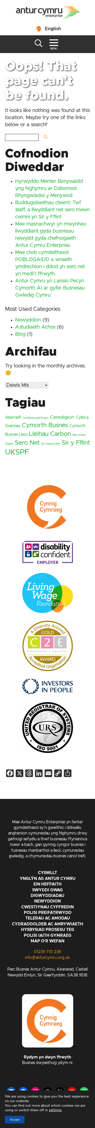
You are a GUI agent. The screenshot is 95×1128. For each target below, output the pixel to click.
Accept (15, 1120)
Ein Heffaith (47, 884)
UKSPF (17, 452)
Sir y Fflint (76, 443)
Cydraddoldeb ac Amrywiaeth (47, 924)
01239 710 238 (47, 952)
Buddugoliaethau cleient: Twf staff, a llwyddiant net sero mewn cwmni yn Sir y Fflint (52, 209)
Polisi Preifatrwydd (47, 913)
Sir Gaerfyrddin (50, 444)
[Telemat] (48, 12)
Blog (20, 334)
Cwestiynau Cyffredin (47, 907)
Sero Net (27, 443)
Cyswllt (47, 873)
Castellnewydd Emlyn (35, 418)
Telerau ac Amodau (47, 918)
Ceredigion (62, 417)
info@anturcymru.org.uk (47, 958)
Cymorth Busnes (45, 425)
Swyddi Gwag (47, 890)
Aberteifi (13, 417)
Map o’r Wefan (47, 941)
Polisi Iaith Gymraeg (47, 935)
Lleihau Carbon (50, 434)
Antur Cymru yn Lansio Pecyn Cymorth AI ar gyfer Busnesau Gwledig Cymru (50, 288)
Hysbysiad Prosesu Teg (47, 930)
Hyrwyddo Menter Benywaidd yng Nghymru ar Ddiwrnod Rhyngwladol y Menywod (49, 188)
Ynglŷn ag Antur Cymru (47, 879)
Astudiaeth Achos (35, 327)
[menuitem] (47, 28)
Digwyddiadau (47, 896)
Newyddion (28, 320)
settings (55, 1110)
